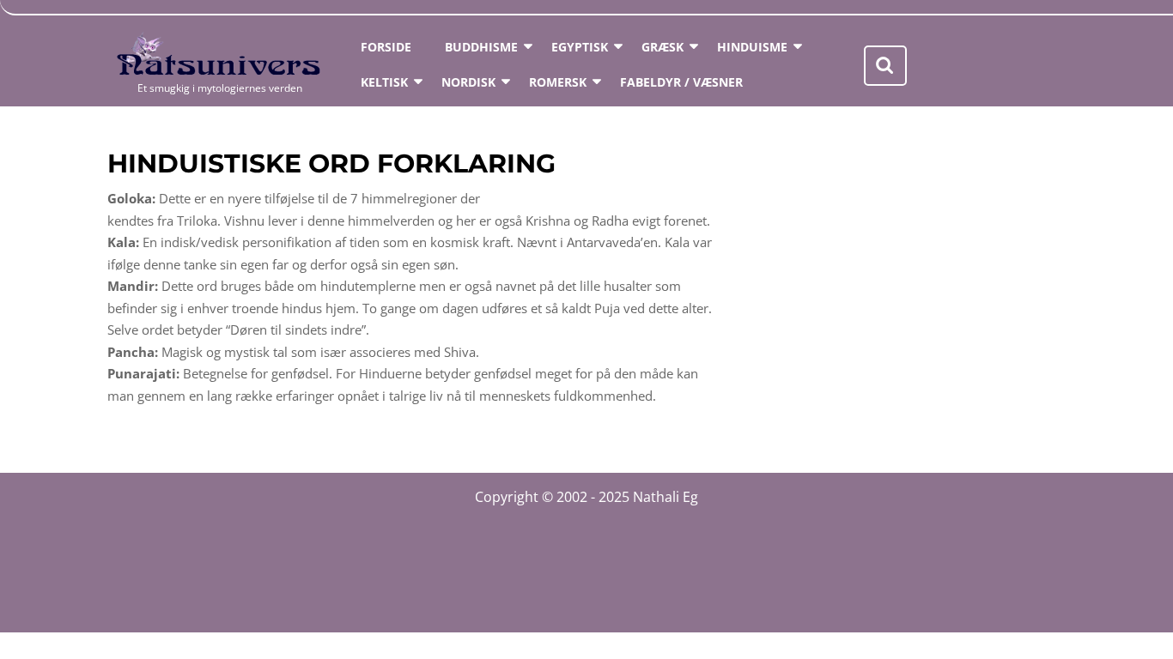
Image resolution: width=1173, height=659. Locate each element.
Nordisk (468, 82)
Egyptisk (579, 47)
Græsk (662, 47)
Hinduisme (752, 47)
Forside (386, 47)
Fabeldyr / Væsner (681, 82)
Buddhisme (481, 47)
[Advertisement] (911, 308)
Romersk (557, 82)
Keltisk (384, 82)
